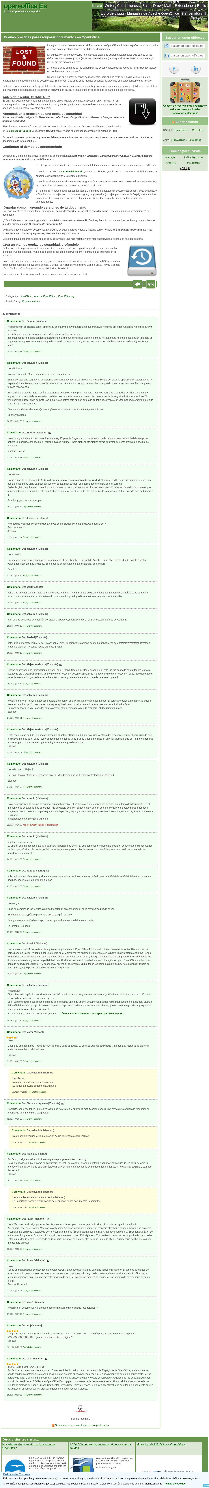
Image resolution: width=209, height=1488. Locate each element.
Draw (157, 6)
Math (168, 6)
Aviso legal (171, 163)
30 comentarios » (31, 301)
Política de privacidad (193, 157)
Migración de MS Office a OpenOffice (160, 1444)
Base (146, 6)
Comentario (14, 321)
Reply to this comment (32, 351)
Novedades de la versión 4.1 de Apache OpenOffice (28, 1446)
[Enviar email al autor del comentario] (50, 432)
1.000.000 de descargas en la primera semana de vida (100, 1446)
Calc (120, 6)
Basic (201, 6)
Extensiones (185, 6)
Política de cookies (175, 1483)
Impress (133, 6)
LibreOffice (26, 296)
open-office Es (25, 6)
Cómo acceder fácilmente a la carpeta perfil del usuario (91, 1013)
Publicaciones (181, 130)
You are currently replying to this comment (40, 825)
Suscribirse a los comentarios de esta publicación (81, 1425)
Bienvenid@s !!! (193, 13)
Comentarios (198, 130)
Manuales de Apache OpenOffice (153, 13)
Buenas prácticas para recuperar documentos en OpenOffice (51, 37)
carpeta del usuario (20, 131)
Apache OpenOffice (44, 296)
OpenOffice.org (66, 296)
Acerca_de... (171, 157)
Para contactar (193, 163)
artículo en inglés (106, 1467)
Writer (109, 6)
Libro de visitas (113, 13)
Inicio (97, 6)
